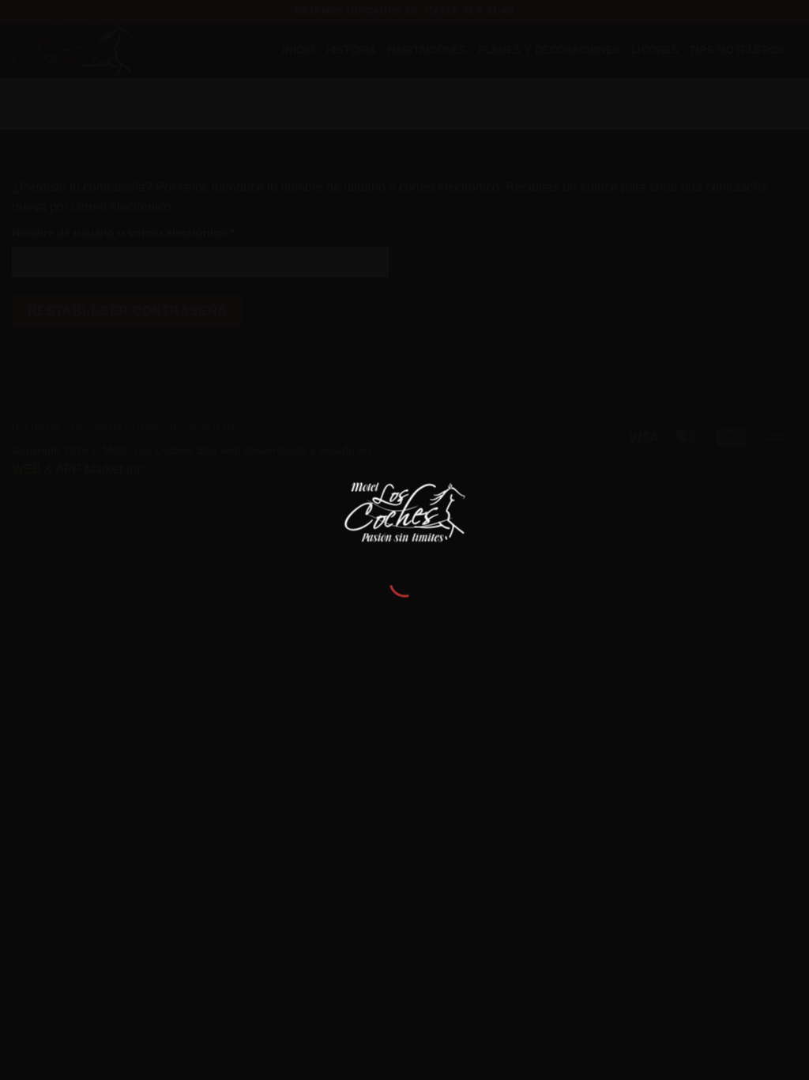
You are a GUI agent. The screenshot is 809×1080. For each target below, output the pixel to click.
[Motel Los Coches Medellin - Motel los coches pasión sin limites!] (404, 511)
